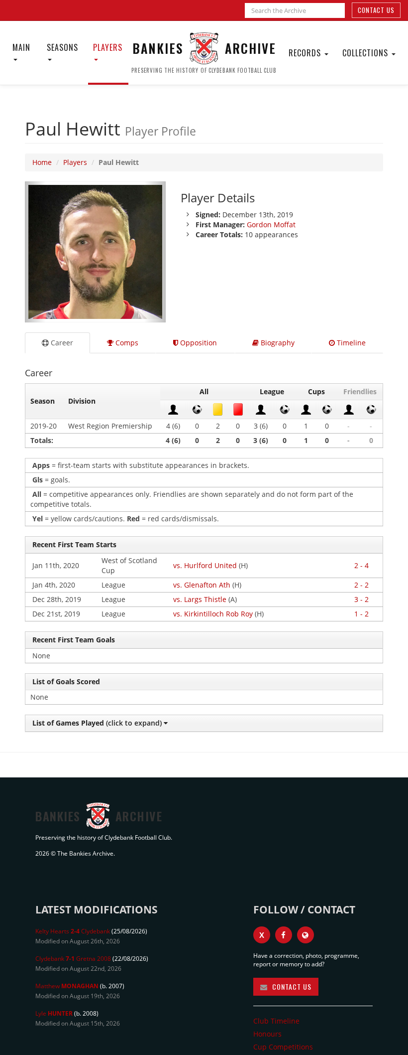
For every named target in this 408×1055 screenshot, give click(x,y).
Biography (277, 342)
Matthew (67, 986)
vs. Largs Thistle (199, 599)
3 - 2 (361, 599)
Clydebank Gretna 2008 (73, 958)
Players (107, 47)
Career (61, 342)
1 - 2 (361, 613)
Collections (366, 53)
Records (306, 53)
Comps (125, 342)
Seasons (62, 47)
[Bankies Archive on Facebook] (283, 934)
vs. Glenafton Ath (201, 585)
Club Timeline (276, 1021)
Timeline (350, 342)
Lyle (54, 1013)
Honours (267, 1034)
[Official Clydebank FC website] (305, 934)
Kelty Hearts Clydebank (72, 931)
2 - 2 (361, 585)
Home (42, 162)
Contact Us (376, 10)
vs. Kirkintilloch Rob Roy (213, 613)
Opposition (197, 342)
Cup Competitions (283, 1047)
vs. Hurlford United (205, 565)
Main (21, 47)
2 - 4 (361, 565)
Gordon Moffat (271, 224)
